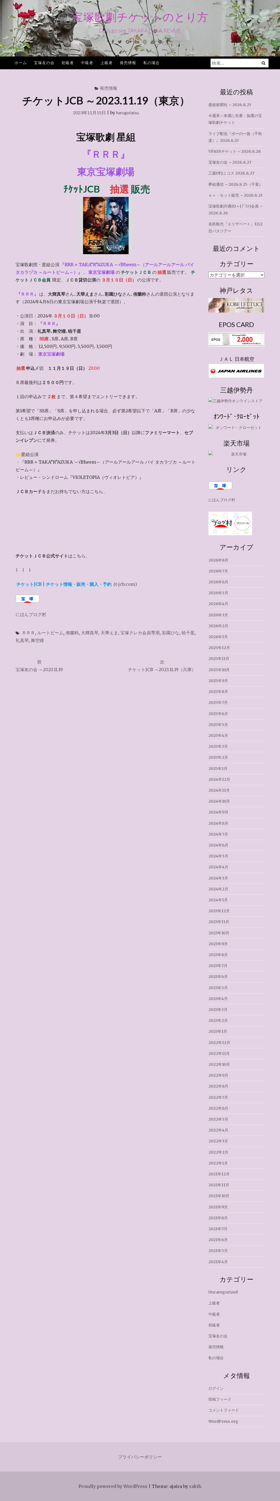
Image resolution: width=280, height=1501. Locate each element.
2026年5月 (218, 592)
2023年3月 (218, 1009)
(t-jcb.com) (76, 584)
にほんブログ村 (31, 614)
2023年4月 (218, 998)
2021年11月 (218, 1184)
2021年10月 (218, 1195)
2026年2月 (218, 625)
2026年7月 (218, 571)
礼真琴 (22, 640)
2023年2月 (218, 1020)
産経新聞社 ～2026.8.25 (229, 104)
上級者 (106, 62)
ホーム (20, 62)
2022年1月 (218, 1163)
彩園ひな (170, 632)
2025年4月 (218, 735)
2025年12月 (219, 647)
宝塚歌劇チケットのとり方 (140, 16)
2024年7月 (218, 834)
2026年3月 (218, 615)
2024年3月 (218, 878)
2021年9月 (218, 1207)
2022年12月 (219, 1042)
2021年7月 (218, 1228)
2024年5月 (218, 856)
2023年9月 (218, 943)
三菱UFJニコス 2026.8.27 (231, 173)
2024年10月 (219, 801)
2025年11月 (218, 658)
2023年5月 (218, 987)
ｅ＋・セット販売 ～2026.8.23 (235, 195)
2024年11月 (219, 790)
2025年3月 (218, 746)
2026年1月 (218, 636)
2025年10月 (219, 669)
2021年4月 (218, 1261)
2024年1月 (218, 899)
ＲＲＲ (28, 632)
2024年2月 (218, 889)
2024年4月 (218, 866)
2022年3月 (218, 1141)
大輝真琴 (89, 632)
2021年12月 (219, 1174)
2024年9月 (218, 812)
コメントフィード (223, 1410)
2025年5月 (218, 724)
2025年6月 (218, 713)
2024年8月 (218, 823)
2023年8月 (218, 954)
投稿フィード (219, 1399)
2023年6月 (218, 976)
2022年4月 (218, 1130)
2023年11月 (218, 921)
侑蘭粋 (72, 632)
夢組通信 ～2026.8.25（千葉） (235, 184)
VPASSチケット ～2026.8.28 (234, 151)
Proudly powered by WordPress (112, 1486)
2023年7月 (218, 965)
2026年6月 (218, 582)
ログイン (216, 1388)
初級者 (68, 62)
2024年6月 (218, 845)
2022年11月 (219, 1053)
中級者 (87, 62)
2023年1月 (217, 1031)
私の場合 (151, 62)
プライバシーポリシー (140, 1457)
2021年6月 (218, 1239)
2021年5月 (218, 1250)
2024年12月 (219, 779)
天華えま (109, 632)
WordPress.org (223, 1421)
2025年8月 (218, 691)
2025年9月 (218, 680)
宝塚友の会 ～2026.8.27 (229, 162)
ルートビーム (50, 632)
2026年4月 (218, 603)
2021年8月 (218, 1217)
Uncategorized (223, 1292)
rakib (195, 1486)
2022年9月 (218, 1075)
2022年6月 (218, 1108)
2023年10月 (218, 932)
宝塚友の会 (44, 62)
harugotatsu (127, 112)
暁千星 (188, 632)
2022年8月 (218, 1086)
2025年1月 (218, 768)
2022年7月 (218, 1097)
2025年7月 (218, 702)
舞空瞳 (37, 640)
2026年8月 (218, 560)
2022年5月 (218, 1119)
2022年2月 (218, 1152)
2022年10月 (219, 1064)
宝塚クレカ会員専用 (140, 632)
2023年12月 (219, 910)
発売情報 (128, 62)
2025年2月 (218, 757)
